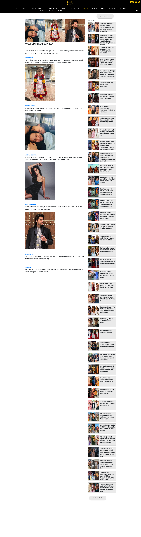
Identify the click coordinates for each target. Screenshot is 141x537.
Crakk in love (28, 267)
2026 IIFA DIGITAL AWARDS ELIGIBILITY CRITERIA (58, 9)
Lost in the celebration (31, 155)
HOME (17, 8)
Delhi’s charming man (30, 204)
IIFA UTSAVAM (75, 8)
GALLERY (94, 8)
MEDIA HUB (122, 8)
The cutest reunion (30, 106)
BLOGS (86, 8)
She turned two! (29, 58)
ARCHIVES (111, 8)
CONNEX (25, 8)
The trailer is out (29, 254)
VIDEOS (102, 8)
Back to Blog (105, 16)
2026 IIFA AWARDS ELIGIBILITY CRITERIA (38, 9)
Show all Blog (97, 498)
